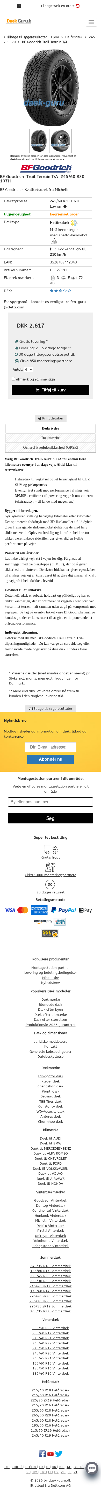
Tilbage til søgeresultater (26, 37)
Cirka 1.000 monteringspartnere (50, 875)
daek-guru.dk (60, 1480)
